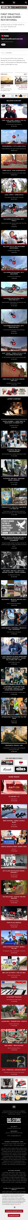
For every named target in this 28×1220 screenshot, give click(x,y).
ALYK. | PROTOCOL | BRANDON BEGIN (14, 1070)
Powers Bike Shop (20, 1193)
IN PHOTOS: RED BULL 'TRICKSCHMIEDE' (14, 450)
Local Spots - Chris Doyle (14, 195)
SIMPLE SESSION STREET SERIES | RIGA (14, 846)
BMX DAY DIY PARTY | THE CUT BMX (14, 972)
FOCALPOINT (4, 1175)
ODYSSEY (3, 1179)
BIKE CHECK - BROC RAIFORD (14, 1045)
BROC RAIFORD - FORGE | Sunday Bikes (14, 821)
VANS (12, 1182)
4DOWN (24, 1182)
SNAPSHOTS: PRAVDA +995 (14, 745)
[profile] (14, 391)
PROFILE (9, 1179)
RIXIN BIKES (24, 1179)
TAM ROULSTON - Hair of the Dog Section (14, 897)
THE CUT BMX (15, 1174)
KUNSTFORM (5, 1177)
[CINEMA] (7, 1095)
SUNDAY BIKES (12, 1180)
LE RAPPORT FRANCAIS (14, 997)
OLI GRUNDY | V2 (14, 796)
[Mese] (7, 769)
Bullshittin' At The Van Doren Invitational (14, 247)
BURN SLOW (22, 1172)
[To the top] (14, 1107)
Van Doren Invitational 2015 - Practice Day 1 (13, 326)
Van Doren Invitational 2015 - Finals (13, 219)
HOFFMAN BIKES (13, 1175)
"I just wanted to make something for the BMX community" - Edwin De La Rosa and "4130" (14, 658)
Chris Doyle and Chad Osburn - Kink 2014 (14, 379)
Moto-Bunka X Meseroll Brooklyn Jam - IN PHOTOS (14, 628)
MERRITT (22, 1177)
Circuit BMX (9, 1191)
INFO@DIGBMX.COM (16, 1135)
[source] (14, 7)
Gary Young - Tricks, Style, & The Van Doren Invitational (14, 354)
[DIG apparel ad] (14, 96)
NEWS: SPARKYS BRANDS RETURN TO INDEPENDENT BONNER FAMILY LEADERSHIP (14, 539)
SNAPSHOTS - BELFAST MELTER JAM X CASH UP (14, 600)
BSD (17, 1172)
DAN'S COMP (22, 1174)
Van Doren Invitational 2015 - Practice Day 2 (13, 299)
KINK (25, 1175)
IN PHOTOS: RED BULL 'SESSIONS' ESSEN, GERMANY (14, 479)
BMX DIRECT (12, 1172)
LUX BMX (12, 1177)
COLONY (8, 1174)
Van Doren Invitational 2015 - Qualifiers (13, 273)
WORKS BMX (18, 1182)
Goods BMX (5, 1193)
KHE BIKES (20, 1175)
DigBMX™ (23, 1111)
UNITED (8, 1182)
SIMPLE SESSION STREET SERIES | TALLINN (14, 947)
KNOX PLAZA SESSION (14, 922)
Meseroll (12, 1193)
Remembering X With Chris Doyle (14, 146)
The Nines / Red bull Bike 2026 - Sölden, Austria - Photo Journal (14, 571)
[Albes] (21, 769)
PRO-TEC (18, 1179)
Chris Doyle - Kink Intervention (14, 170)
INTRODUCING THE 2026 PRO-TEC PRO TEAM (14, 717)
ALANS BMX (5, 1172)
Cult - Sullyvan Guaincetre (21, 86)
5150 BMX (23, 1191)
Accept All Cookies (14, 1215)
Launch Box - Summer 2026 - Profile (14, 1021)
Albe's (3, 1191)
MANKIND (17, 1177)
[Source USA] (7, 762)
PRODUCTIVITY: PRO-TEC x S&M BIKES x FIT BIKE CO (14, 507)
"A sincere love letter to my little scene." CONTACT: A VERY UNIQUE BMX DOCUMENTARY (14, 688)
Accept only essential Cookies (14, 1211)
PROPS (13, 1179)
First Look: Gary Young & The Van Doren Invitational (14, 121)
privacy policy (17, 1204)
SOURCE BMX (4, 1180)
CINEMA (4, 1174)
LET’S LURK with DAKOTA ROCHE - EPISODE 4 (14, 871)
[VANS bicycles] (21, 762)
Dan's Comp (16, 1191)
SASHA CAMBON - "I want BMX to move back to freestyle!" (14, 422)
